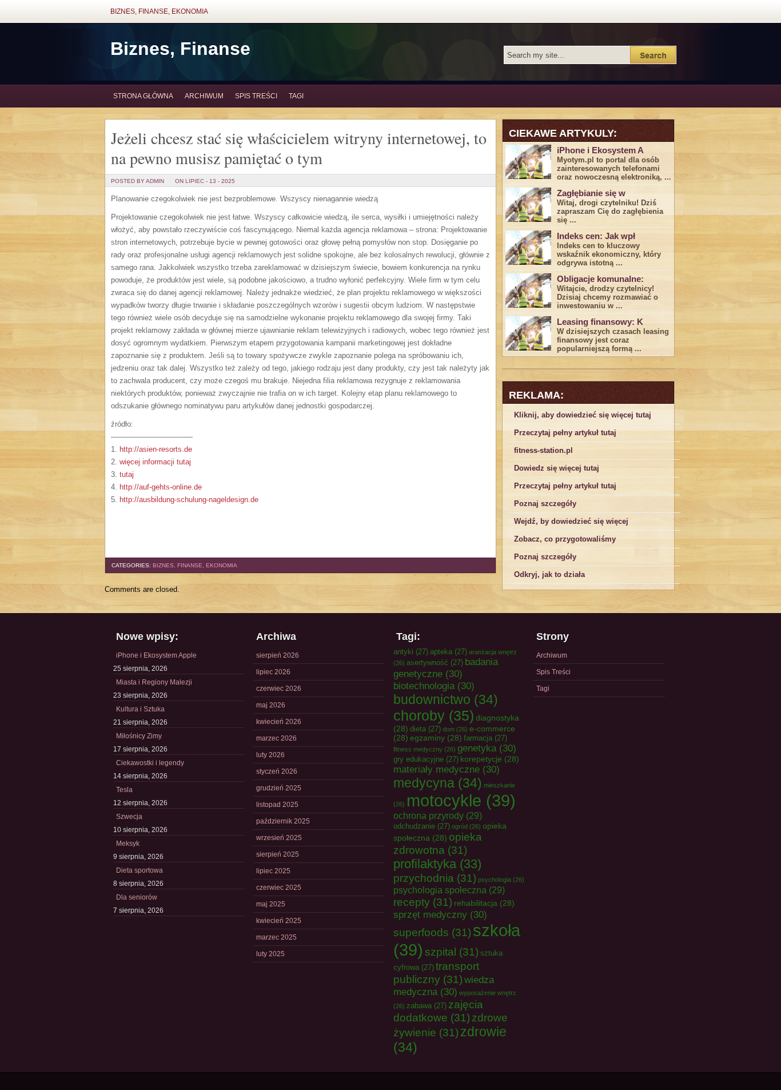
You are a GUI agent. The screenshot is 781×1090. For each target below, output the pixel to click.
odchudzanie (421, 826)
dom (455, 729)
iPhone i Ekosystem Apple (156, 655)
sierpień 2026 (277, 655)
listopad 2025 (277, 805)
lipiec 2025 (273, 871)
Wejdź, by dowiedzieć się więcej (571, 521)
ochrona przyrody (437, 815)
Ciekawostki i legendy (150, 763)
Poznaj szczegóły (545, 503)
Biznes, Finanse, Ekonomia (159, 11)
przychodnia (434, 878)
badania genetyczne (445, 667)
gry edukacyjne (426, 759)
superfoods (432, 932)
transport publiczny (436, 972)
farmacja (485, 738)
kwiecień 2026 (278, 722)
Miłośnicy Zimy (139, 736)
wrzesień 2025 (279, 838)
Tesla (124, 790)
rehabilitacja (484, 903)
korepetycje (489, 758)
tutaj (126, 474)
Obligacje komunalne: (600, 279)
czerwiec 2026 (278, 689)
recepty (422, 902)
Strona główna (143, 96)
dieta (425, 729)
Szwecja (129, 817)
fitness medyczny (424, 749)
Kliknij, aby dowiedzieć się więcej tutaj (582, 415)
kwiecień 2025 (278, 921)
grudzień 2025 (278, 788)
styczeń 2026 (276, 771)
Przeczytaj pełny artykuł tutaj (565, 432)
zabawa (427, 1005)
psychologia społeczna (449, 890)
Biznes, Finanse (180, 48)
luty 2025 (270, 954)
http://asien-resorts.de (155, 449)
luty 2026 (270, 755)
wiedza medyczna (443, 985)
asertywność (435, 662)
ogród (466, 826)
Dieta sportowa (139, 870)
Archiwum (204, 96)
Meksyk (128, 844)
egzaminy (436, 737)
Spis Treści (256, 96)
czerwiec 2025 (278, 888)
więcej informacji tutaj (155, 462)
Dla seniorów (136, 897)
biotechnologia (434, 685)
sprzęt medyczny (440, 914)
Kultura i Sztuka (140, 709)
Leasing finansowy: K (600, 322)
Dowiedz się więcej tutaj (556, 468)
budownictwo (445, 699)
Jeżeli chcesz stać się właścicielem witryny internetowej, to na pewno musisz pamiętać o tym (299, 148)
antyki (410, 651)
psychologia (501, 879)
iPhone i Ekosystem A (600, 150)
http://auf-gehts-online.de (160, 487)
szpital (452, 951)
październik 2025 (283, 821)
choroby (433, 715)
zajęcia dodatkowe (438, 1011)
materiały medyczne (446, 769)
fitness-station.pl (543, 450)
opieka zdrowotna (437, 843)
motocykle (461, 800)
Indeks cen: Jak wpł (596, 236)
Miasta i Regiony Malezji (154, 682)
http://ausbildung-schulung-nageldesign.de (188, 499)
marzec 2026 (276, 738)
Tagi (296, 96)
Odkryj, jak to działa (549, 574)
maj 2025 (270, 904)
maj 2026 (270, 705)
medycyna (437, 782)
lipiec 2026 (273, 672)
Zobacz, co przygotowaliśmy (565, 539)
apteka (448, 651)
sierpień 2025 (277, 854)
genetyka (486, 748)
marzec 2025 (276, 937)
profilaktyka (437, 864)
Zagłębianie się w (591, 193)
